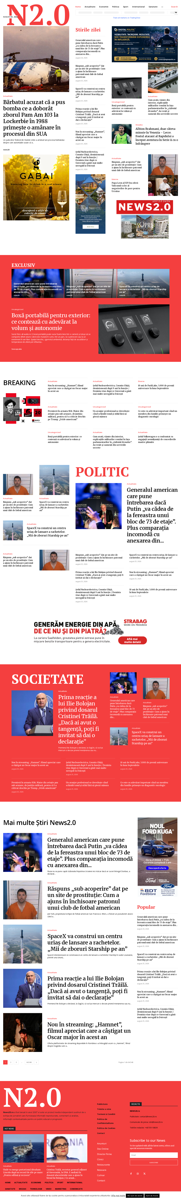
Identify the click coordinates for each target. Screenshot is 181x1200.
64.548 (29, 1062)
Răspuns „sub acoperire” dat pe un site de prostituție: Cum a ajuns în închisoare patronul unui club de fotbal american (90, 71)
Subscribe (153, 1163)
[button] (174, 7)
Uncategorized (118, 102)
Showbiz (139, 125)
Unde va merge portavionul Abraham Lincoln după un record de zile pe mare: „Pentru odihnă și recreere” (23, 1172)
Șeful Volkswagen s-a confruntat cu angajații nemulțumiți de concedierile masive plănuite (157, 439)
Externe (115, 179)
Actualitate (8, 96)
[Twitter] (144, 1174)
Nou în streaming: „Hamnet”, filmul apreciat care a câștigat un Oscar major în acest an (68, 388)
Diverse (141, 381)
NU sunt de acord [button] (134, 1196)
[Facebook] (131, 1174)
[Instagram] (137, 1174)
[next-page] (36, 1062)
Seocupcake (17, 349)
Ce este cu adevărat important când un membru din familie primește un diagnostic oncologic (157, 414)
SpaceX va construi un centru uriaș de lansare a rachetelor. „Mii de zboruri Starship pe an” (142, 289)
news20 (6, 149)
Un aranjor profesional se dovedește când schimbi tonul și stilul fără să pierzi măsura (111, 414)
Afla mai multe (118, 1195)
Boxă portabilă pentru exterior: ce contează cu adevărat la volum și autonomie (51, 321)
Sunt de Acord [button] (152, 1196)
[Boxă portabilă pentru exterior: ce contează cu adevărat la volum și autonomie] (127, 87)
